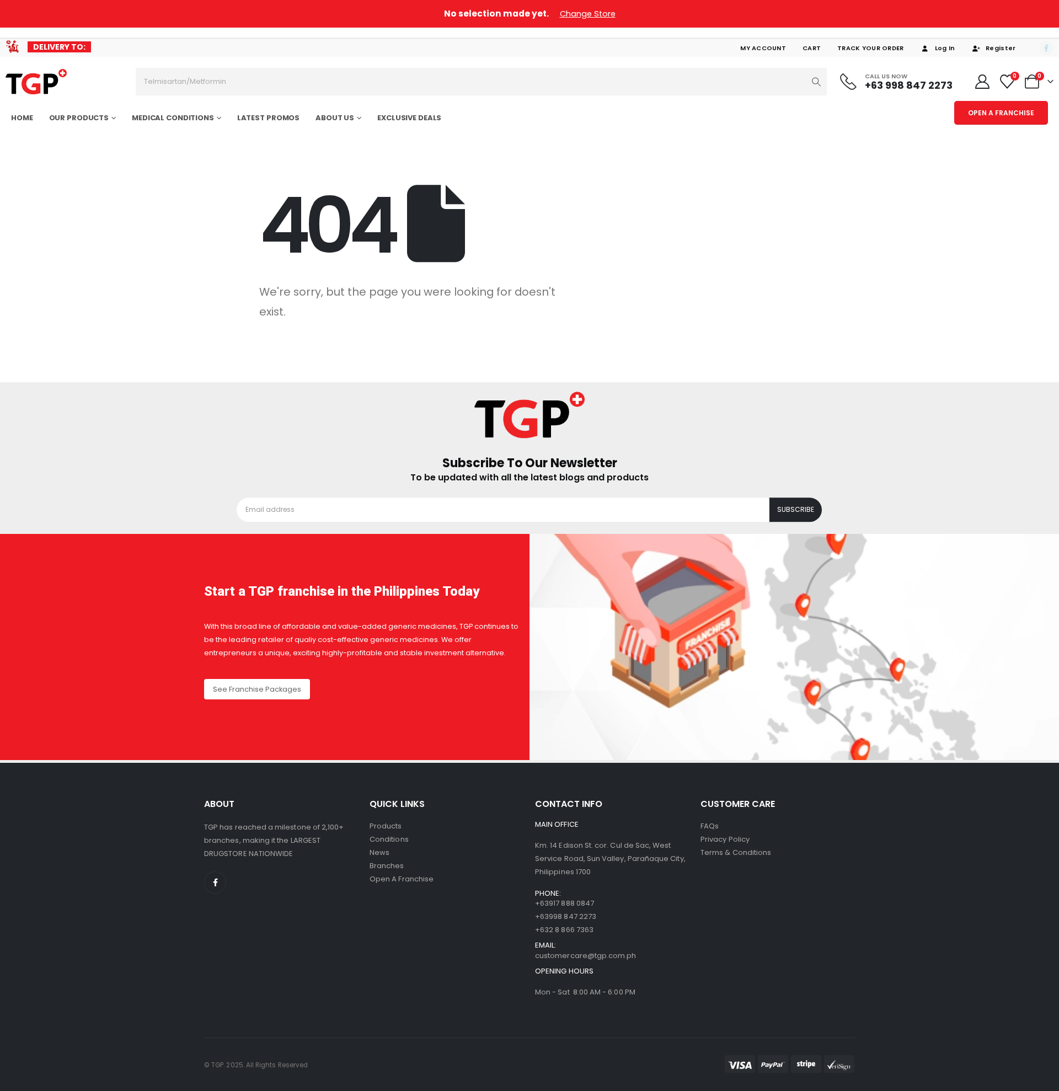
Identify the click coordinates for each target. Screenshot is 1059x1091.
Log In (945, 48)
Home (22, 118)
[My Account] (982, 81)
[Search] (816, 81)
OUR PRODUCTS (79, 118)
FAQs (709, 826)
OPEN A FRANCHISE (1001, 112)
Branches (387, 865)
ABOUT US (334, 118)
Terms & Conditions (735, 852)
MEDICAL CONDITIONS (173, 118)
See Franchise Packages (257, 689)
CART (812, 48)
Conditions (389, 839)
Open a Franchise (402, 879)
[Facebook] (1046, 48)
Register (1000, 48)
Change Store (588, 13)
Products (386, 826)
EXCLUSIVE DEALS (409, 118)
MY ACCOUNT (763, 48)
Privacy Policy (725, 839)
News (379, 852)
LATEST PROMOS (268, 118)
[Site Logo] (36, 82)
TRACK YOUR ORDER (870, 48)
